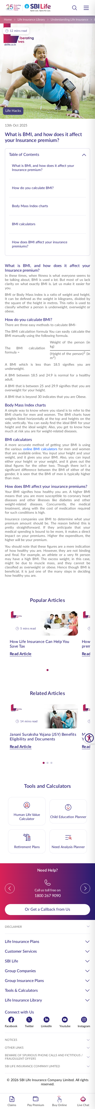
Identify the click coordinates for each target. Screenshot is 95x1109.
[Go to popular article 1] (47, 670)
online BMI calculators (40, 449)
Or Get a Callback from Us (47, 909)
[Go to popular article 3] (51, 763)
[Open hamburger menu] (86, 8)
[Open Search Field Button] (74, 8)
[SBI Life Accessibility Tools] (89, 738)
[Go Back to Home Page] (28, 8)
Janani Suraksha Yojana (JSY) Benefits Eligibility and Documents (43, 737)
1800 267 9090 (48, 896)
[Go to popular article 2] (47, 763)
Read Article (21, 654)
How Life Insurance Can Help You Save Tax (39, 644)
